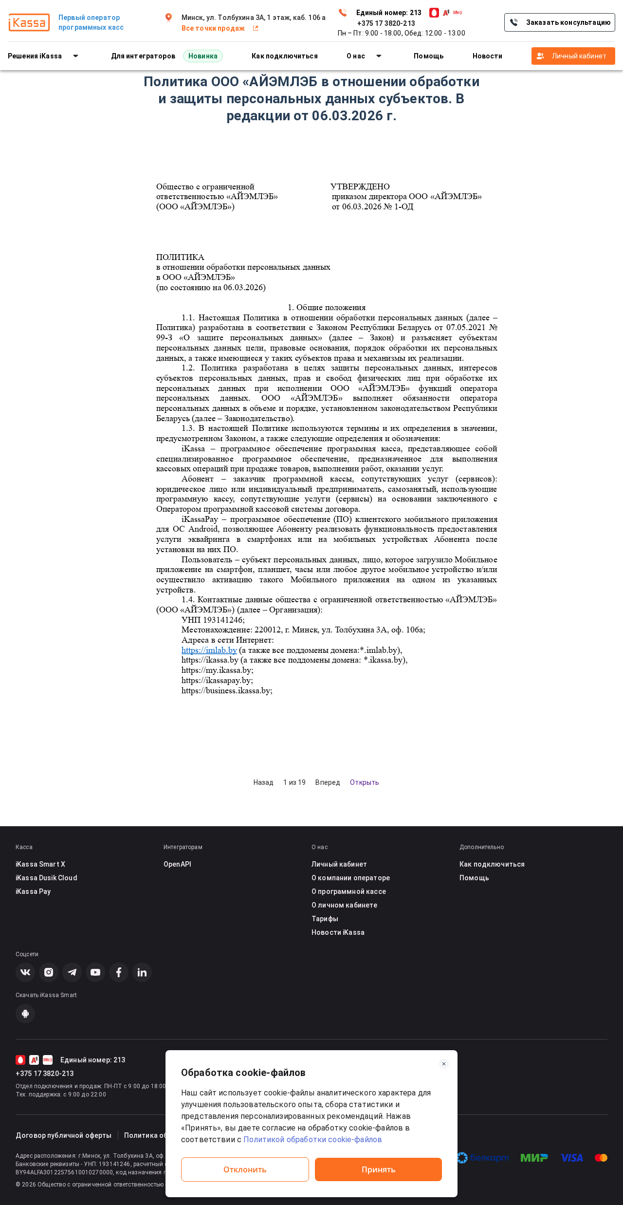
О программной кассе (349, 891)
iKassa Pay (33, 891)
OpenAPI (177, 864)
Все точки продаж (213, 28)
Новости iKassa (338, 932)
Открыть (364, 782)
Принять (379, 1169)
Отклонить (245, 1169)
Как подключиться (492, 864)
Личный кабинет (579, 56)
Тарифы (325, 919)
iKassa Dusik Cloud (46, 878)
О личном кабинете (345, 905)
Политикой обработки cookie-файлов (311, 1139)
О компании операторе (351, 878)
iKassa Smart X (40, 864)
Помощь (474, 878)
